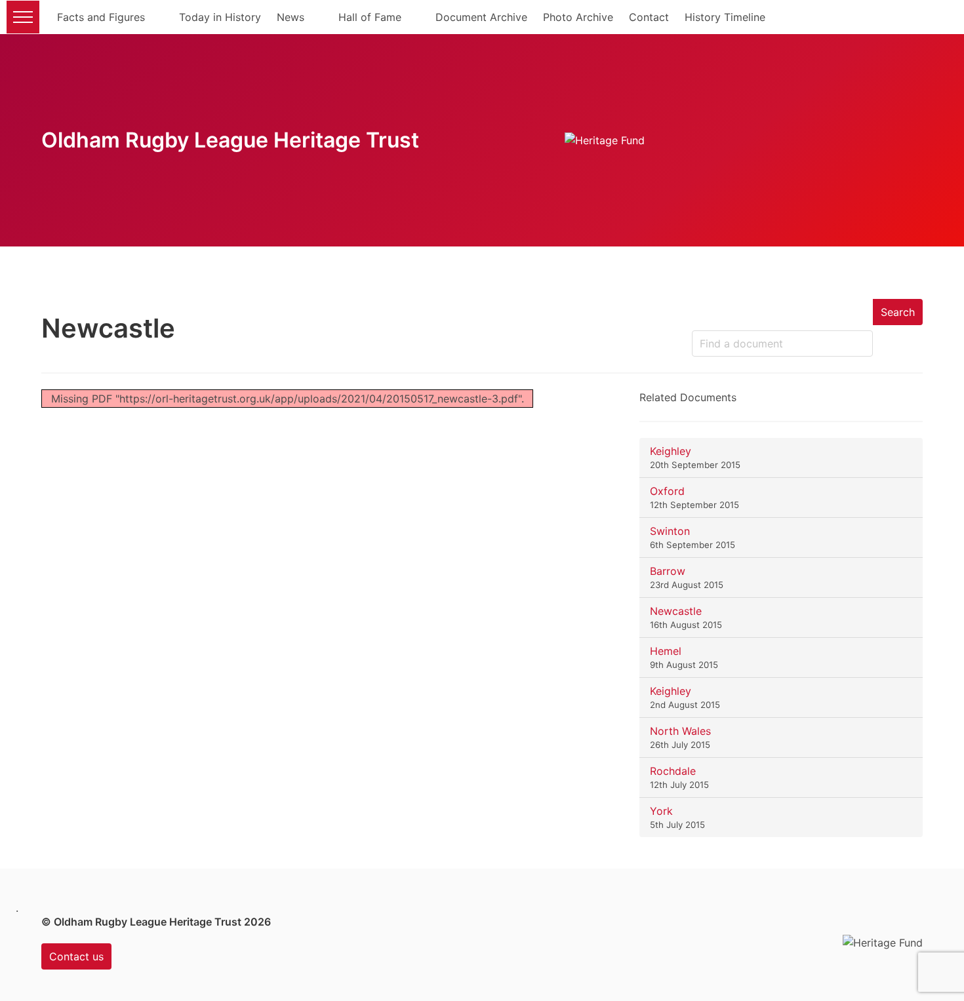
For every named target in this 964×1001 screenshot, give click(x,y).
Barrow (667, 571)
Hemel (665, 651)
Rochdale (673, 770)
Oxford (667, 491)
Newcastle (676, 611)
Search (898, 312)
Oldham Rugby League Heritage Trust (230, 140)
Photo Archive (578, 17)
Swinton (670, 531)
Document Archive (481, 17)
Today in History (220, 17)
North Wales (680, 730)
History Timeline (725, 17)
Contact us (76, 956)
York (661, 810)
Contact (649, 17)
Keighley (670, 451)
